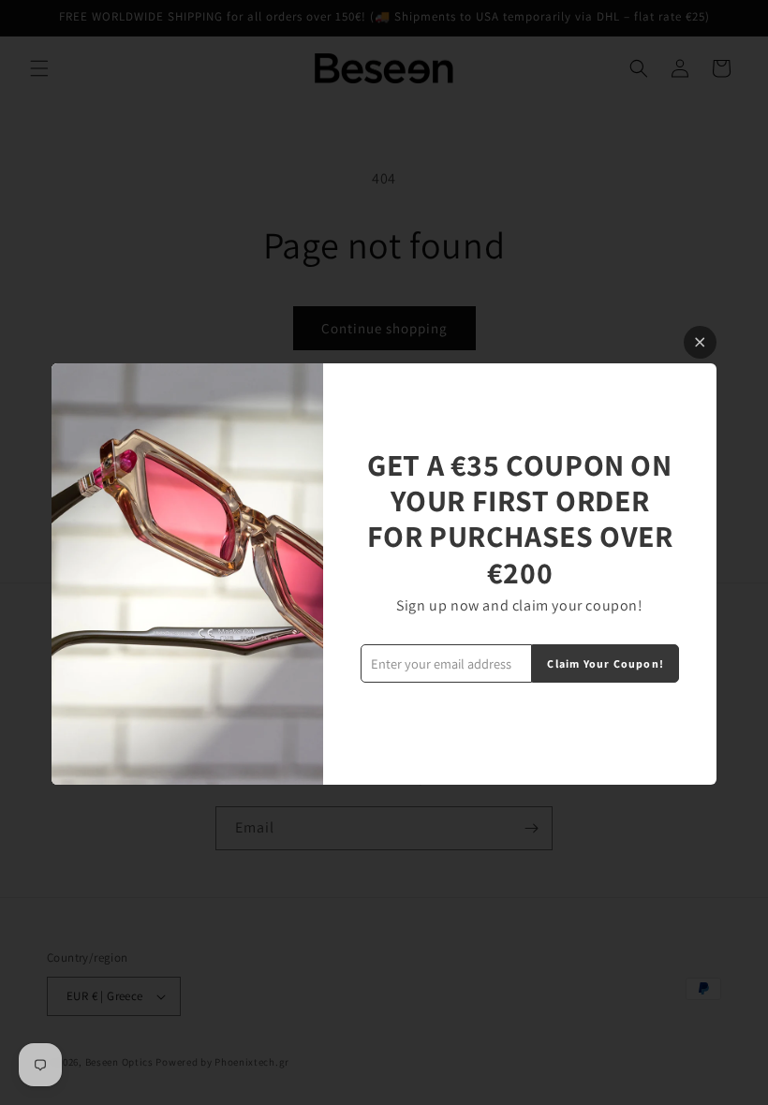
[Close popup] (700, 342)
